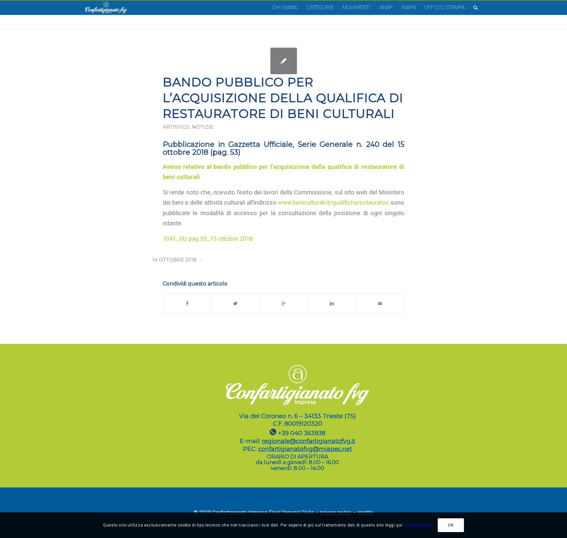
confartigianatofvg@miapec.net (305, 449)
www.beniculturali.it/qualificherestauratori (333, 202)
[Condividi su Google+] (284, 304)
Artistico (176, 127)
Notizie (202, 127)
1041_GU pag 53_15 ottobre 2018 (208, 238)
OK (450, 525)
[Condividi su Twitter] (236, 304)
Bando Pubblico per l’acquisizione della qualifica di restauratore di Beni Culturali (283, 98)
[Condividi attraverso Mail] (380, 304)
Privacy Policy (418, 525)
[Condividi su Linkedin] (332, 304)
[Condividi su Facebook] (187, 304)
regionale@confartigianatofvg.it (308, 441)
